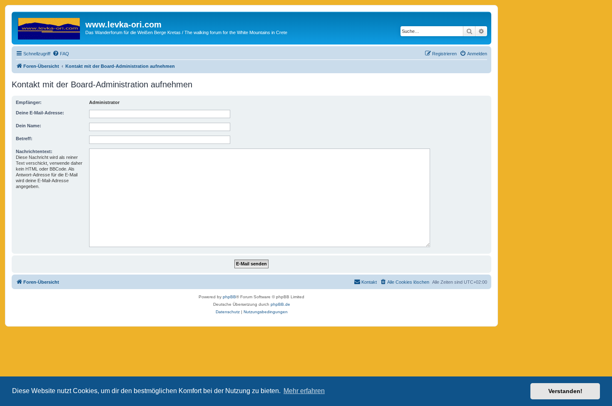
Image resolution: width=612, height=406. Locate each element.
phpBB (229, 297)
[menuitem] (60, 54)
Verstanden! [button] (565, 391)
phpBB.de (280, 304)
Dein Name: (28, 125)
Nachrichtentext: (34, 151)
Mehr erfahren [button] (304, 390)
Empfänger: (29, 102)
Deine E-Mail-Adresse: (40, 112)
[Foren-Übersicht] (49, 27)
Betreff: (24, 138)
